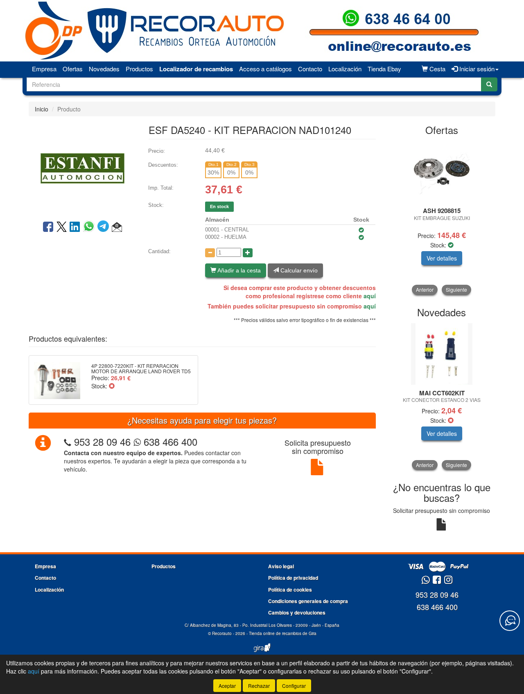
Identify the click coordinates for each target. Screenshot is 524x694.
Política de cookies (290, 589)
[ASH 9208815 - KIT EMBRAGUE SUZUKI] (442, 171)
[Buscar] (489, 84)
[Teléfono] (67, 441)
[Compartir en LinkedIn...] (75, 227)
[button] (117, 227)
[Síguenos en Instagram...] (448, 580)
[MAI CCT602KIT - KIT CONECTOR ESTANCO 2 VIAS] (442, 354)
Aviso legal (281, 566)
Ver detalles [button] (442, 258)
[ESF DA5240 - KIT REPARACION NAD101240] (82, 168)
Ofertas (73, 68)
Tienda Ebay (384, 68)
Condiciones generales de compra (308, 601)
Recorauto (222, 633)
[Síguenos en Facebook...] (436, 580)
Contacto (310, 68)
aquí (370, 296)
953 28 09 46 (102, 441)
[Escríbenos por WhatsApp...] (425, 580)
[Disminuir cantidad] (210, 252)
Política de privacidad (293, 577)
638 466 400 (169, 441)
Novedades (104, 68)
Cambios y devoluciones (296, 612)
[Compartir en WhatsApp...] (90, 227)
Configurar (294, 685)
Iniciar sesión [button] (476, 68)
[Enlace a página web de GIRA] (262, 653)
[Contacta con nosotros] (509, 620)
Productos (139, 68)
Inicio (41, 109)
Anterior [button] (425, 289)
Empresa (44, 68)
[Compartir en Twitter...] (61, 227)
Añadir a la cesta (238, 270)
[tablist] (442, 217)
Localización (344, 68)
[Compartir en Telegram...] (104, 227)
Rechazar (259, 685)
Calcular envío (298, 270)
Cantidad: (159, 251)
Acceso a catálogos (265, 68)
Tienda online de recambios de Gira (282, 633)
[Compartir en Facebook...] (48, 227)
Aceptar (227, 685)
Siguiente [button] (456, 289)
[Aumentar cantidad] (248, 252)
